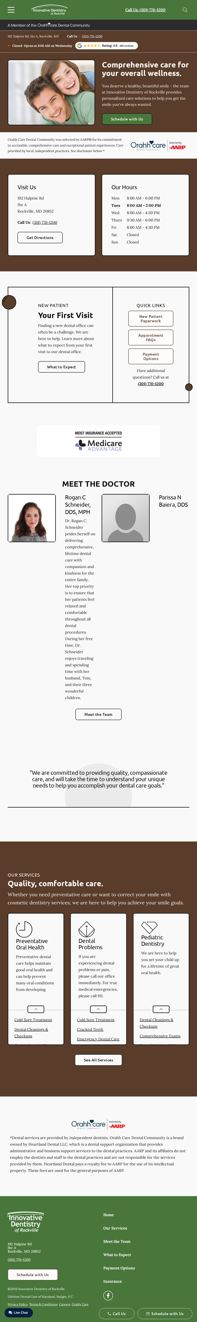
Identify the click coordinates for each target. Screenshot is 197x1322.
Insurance (112, 1281)
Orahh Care (80, 1304)
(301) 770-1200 (92, 36)
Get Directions (40, 237)
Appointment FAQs (150, 337)
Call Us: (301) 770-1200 (145, 9)
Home (108, 1214)
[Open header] (12, 10)
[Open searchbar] (185, 10)
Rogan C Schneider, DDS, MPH (77, 504)
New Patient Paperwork (150, 318)
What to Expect (61, 366)
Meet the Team (98, 714)
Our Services (115, 1228)
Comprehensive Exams (160, 1035)
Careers (64, 1304)
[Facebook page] (108, 1295)
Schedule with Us (127, 118)
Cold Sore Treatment (33, 1019)
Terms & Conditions (43, 1304)
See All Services (98, 1059)
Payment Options (151, 356)
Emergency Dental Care (98, 1039)
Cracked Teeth (90, 1029)
